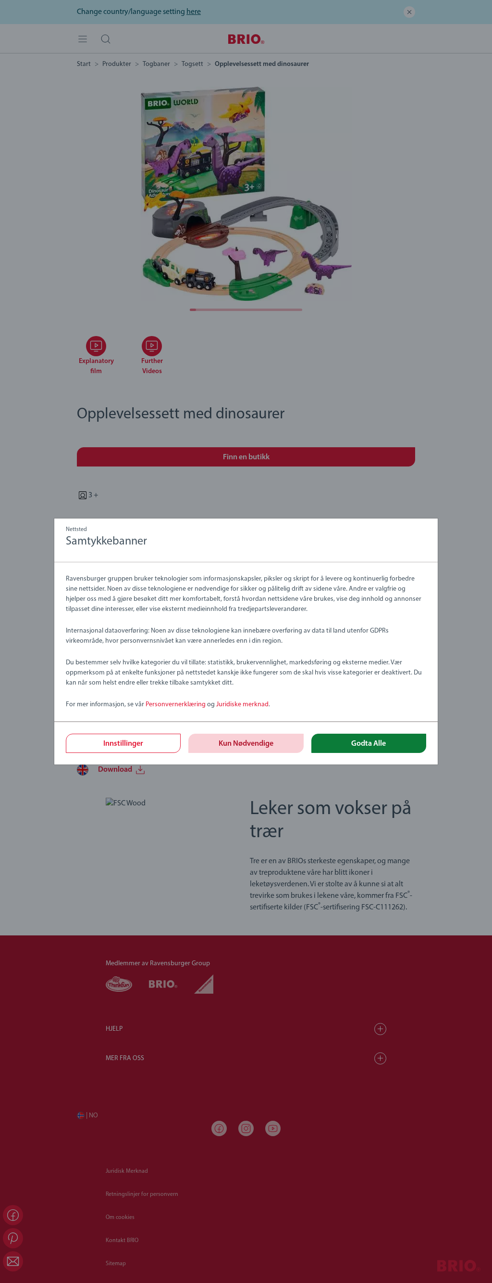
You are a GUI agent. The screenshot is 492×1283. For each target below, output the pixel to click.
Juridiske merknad (242, 704)
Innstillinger (123, 744)
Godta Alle (368, 744)
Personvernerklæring (176, 704)
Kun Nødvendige (246, 744)
